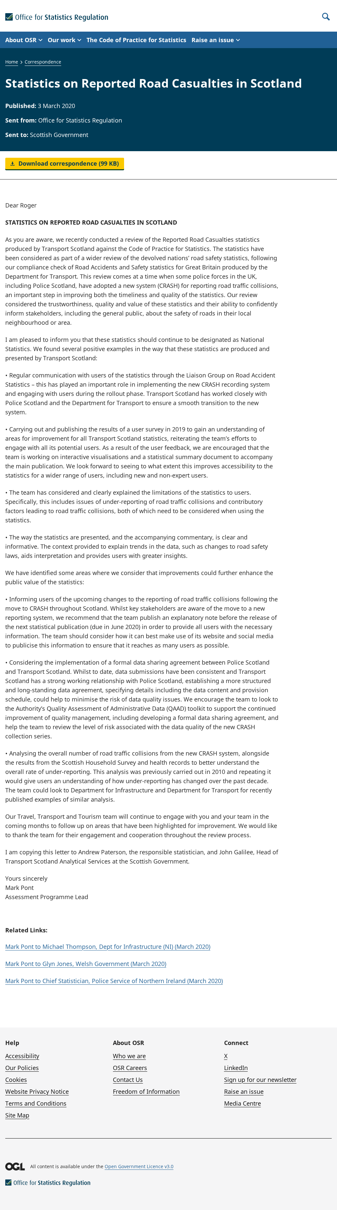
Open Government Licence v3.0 (139, 1166)
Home (11, 62)
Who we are (129, 1056)
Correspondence (43, 62)
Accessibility (22, 1056)
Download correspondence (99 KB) (68, 163)
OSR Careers (130, 1068)
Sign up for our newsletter (260, 1080)
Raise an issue (244, 1091)
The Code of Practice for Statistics (136, 40)
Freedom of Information (146, 1091)
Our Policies (22, 1068)
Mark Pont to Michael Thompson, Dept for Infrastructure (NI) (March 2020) (107, 946)
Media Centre (242, 1103)
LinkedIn (236, 1068)
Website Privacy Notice (37, 1091)
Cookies (16, 1080)
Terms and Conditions (35, 1103)
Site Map (17, 1115)
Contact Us (128, 1080)
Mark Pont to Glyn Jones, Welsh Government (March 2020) (85, 964)
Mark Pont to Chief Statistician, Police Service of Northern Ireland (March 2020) (114, 981)
